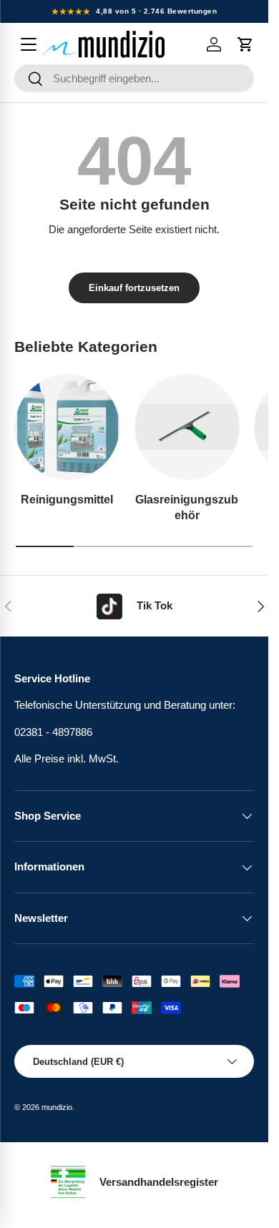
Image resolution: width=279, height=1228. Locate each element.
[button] (245, 44)
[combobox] (134, 78)
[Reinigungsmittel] (67, 427)
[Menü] (28, 44)
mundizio (56, 1107)
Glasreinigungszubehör (186, 507)
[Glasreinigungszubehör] (187, 427)
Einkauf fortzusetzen (134, 288)
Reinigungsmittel (67, 499)
